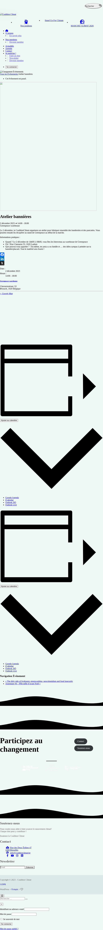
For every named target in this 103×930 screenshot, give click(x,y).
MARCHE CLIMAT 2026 (82, 26)
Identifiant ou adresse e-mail (12, 909)
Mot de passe (5, 914)
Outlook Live (11, 505)
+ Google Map (6, 293)
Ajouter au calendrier (9, 420)
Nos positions (26, 26)
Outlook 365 (10, 502)
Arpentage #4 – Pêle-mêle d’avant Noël (23, 684)
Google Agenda (12, 497)
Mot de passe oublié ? (9, 929)
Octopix (14, 889)
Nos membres (11, 39)
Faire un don (14, 56)
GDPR (3, 884)
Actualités (9, 46)
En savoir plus (15, 35)
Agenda (8, 48)
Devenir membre (16, 42)
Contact (8, 51)
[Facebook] (51, 254)
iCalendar (9, 500)
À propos (9, 33)
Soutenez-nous (83, 748)
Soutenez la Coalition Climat (12, 836)
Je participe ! (10, 53)
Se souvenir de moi (11, 919)
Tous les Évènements (9, 74)
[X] (51, 263)
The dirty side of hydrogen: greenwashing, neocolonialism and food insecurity (39, 681)
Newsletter (14, 58)
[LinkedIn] (51, 259)
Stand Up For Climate (54, 20)
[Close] (2, 895)
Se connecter (11, 67)
